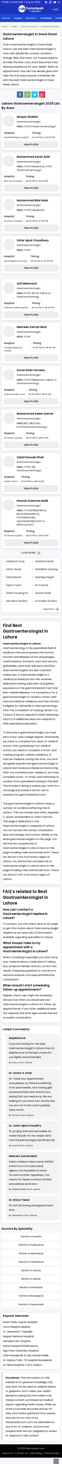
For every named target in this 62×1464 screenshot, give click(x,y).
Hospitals (46, 18)
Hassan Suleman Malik (32, 501)
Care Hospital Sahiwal (16, 1327)
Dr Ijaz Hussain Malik (36, 1355)
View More (49, 609)
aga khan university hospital (20, 1350)
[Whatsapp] (27, 94)
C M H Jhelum (33, 1365)
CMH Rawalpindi (13, 1355)
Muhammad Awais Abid (33, 157)
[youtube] (54, 2)
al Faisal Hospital (13, 1365)
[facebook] (46, 2)
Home (6, 18)
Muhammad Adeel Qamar (35, 414)
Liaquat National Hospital (18, 1336)
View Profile (31, 144)
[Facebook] (20, 94)
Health (18, 18)
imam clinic (10, 1322)
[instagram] (42, 94)
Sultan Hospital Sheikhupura (20, 1346)
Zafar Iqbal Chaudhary (33, 240)
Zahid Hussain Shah (30, 457)
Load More (28, 553)
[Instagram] (50, 2)
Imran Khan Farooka (31, 370)
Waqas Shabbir (27, 117)
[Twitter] (34, 94)
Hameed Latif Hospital (16, 1341)
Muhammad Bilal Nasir (32, 200)
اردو (56, 9)
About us (7, 1453)
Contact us (21, 1453)
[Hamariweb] (31, 9)
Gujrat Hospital (28, 1322)
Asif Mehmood (27, 283)
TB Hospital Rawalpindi (38, 1360)
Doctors (31, 18)
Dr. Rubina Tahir (12, 1360)
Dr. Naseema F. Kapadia (17, 1331)
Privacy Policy (52, 1453)
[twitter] (59, 2)
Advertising (36, 1453)
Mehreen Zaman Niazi (32, 327)
